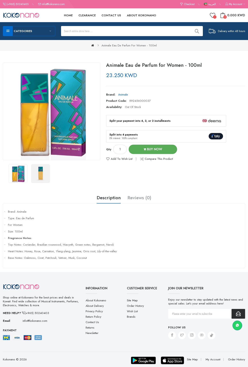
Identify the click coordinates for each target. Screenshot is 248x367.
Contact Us (92, 322)
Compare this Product (159, 159)
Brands (131, 317)
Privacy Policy (94, 311)
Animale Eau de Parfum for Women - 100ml (129, 45)
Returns (90, 327)
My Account (213, 359)
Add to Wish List (121, 159)
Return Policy (93, 317)
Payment (10, 330)
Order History (135, 306)
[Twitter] (182, 335)
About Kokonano (96, 300)
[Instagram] (192, 335)
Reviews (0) (139, 198)
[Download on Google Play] (143, 360)
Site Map (132, 300)
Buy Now (154, 149)
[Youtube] (202, 335)
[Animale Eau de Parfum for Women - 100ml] (18, 173)
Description (109, 198)
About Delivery (95, 306)
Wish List (132, 311)
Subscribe (238, 314)
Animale (123, 94)
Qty (108, 149)
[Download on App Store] (172, 360)
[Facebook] (172, 335)
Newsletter (92, 333)
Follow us (177, 327)
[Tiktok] (211, 335)
